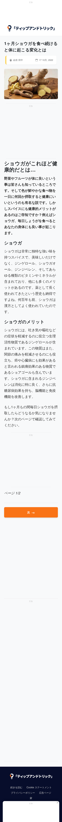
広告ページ (45, 792)
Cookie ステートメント (39, 787)
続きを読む (16, 787)
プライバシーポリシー (23, 792)
